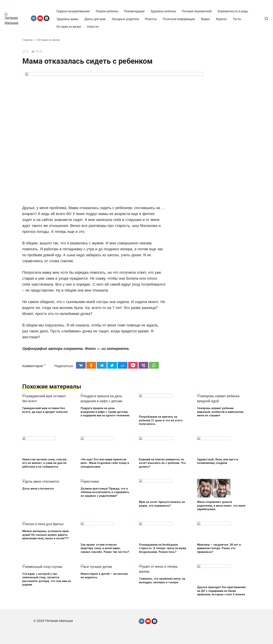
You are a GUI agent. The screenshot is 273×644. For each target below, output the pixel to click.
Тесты (237, 19)
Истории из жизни (68, 26)
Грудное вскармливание (73, 11)
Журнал (221, 19)
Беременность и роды (233, 11)
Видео (205, 19)
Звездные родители (125, 19)
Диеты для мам (94, 19)
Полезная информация (179, 19)
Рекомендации (134, 11)
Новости (93, 26)
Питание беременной (197, 11)
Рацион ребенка (107, 11)
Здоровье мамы (67, 19)
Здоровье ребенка (163, 11)
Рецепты (151, 19)
